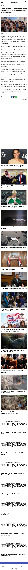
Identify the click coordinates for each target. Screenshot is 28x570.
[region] (14, 110)
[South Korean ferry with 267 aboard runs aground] (14, 218)
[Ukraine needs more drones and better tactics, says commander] (14, 545)
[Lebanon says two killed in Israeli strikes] (14, 485)
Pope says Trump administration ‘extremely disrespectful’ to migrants (12, 207)
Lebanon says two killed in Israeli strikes (12, 494)
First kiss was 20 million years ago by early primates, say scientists (12, 350)
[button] (12, 97)
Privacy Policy (18, 562)
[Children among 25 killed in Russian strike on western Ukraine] (14, 382)
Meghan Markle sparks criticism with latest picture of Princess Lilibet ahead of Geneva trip (14, 166)
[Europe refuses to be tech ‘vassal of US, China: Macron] (14, 444)
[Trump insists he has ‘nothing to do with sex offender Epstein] (14, 524)
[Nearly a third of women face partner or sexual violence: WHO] (14, 238)
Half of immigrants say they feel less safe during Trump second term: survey (12, 330)
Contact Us (9, 562)
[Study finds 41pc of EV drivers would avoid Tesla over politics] (14, 464)
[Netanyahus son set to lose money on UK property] (14, 361)
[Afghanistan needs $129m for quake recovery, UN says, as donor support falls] (14, 402)
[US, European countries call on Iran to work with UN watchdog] (14, 279)
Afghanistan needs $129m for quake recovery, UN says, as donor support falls (13, 412)
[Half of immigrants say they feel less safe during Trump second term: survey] (14, 320)
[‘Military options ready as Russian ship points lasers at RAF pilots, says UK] (14, 259)
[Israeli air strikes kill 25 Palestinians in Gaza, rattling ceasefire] (14, 300)
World (2, 5)
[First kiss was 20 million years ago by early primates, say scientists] (14, 341)
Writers (13, 562)
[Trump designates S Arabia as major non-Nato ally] (14, 177)
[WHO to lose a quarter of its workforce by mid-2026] (14, 423)
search (26, 2)
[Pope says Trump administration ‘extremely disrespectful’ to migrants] (14, 197)
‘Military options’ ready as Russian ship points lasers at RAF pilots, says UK (13, 268)
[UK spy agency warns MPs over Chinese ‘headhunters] (14, 504)
